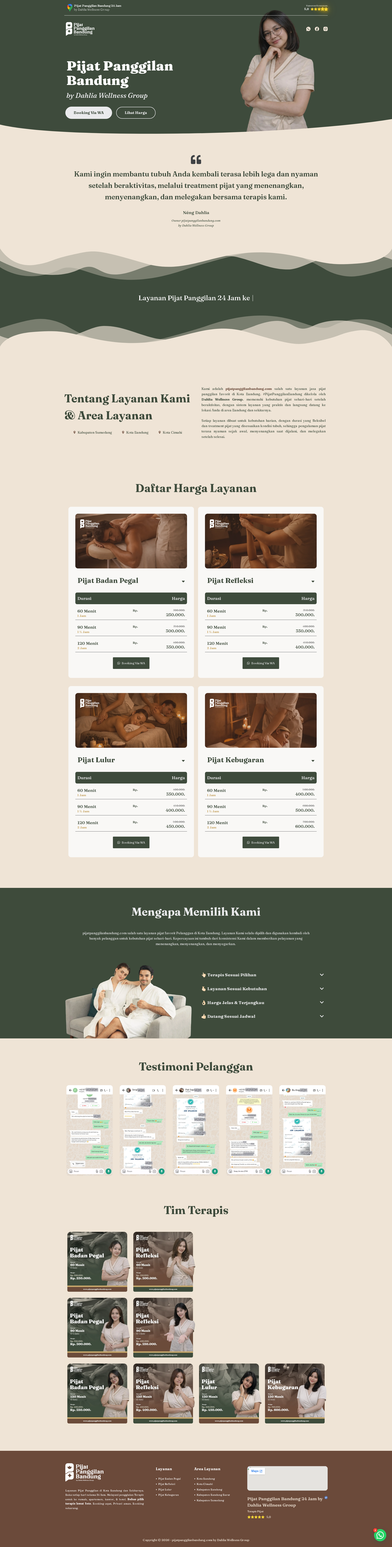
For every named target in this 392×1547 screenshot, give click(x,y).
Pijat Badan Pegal (169, 1478)
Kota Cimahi (205, 1484)
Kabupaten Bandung (209, 1489)
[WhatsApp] (308, 29)
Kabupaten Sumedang (210, 1500)
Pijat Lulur (165, 1489)
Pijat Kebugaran (168, 1494)
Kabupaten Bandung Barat (213, 1494)
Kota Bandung (206, 1478)
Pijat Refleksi (166, 1484)
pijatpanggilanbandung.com (201, 220)
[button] (380, 1535)
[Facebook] (317, 29)
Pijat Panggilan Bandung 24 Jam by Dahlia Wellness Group (285, 1502)
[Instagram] (325, 29)
